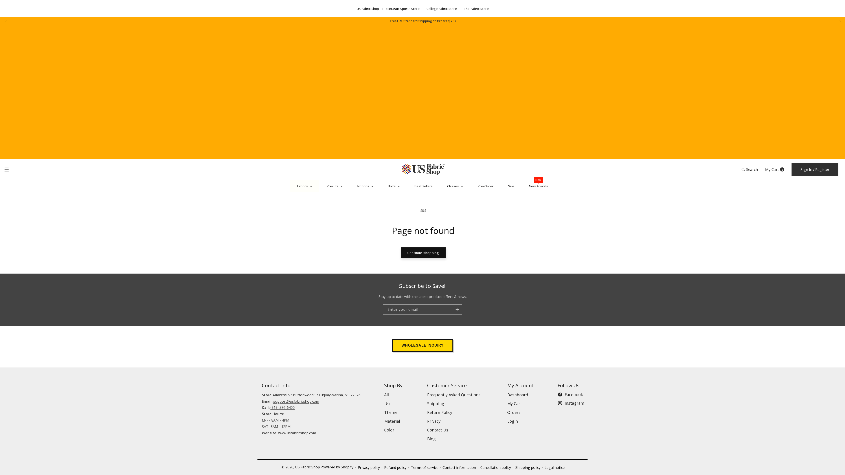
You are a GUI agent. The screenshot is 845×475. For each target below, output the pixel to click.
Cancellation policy (495, 467)
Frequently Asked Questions (453, 394)
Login (512, 421)
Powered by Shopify (337, 467)
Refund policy (395, 467)
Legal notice (555, 467)
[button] (6, 169)
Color (389, 430)
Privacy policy (369, 467)
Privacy (434, 421)
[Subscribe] (457, 309)
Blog (431, 438)
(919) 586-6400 (282, 407)
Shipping (435, 403)
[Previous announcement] (6, 21)
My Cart (514, 403)
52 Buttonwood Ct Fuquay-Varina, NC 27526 (324, 395)
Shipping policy (527, 467)
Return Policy (439, 412)
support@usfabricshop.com (296, 401)
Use (387, 403)
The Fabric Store (476, 9)
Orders (513, 412)
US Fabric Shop (367, 9)
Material (392, 421)
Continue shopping (423, 252)
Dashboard (517, 394)
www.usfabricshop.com (297, 433)
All (386, 394)
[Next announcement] (840, 21)
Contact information (459, 467)
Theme (390, 412)
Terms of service (424, 467)
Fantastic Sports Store (403, 9)
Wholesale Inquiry (423, 345)
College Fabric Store (441, 9)
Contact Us (437, 430)
